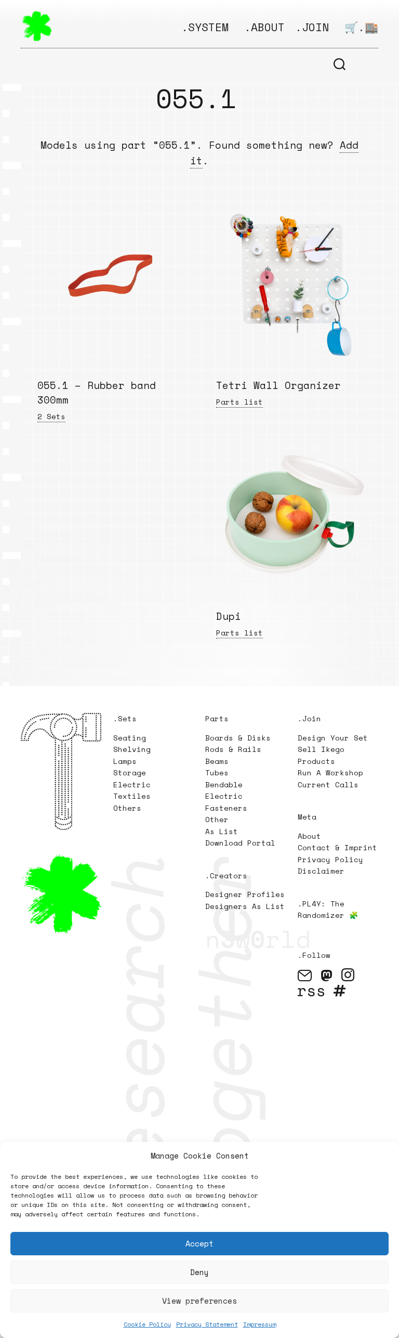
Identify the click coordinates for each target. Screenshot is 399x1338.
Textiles (132, 795)
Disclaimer (321, 870)
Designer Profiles (245, 894)
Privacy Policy (330, 859)
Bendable (224, 784)
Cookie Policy (147, 1324)
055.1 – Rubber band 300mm (96, 392)
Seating (129, 737)
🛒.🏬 (361, 27)
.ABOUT (264, 27)
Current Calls (328, 784)
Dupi (228, 615)
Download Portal (240, 842)
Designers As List (245, 906)
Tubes (217, 772)
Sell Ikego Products (321, 755)
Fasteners (226, 807)
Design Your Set (333, 737)
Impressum (259, 1324)
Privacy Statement (207, 1324)
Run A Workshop (330, 772)
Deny (199, 1272)
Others (127, 807)
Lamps (125, 761)
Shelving (132, 749)
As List (221, 831)
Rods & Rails (233, 749)
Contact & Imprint (337, 847)
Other (217, 819)
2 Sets (51, 416)
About (309, 835)
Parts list (239, 401)
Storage (129, 772)
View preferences (199, 1300)
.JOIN (312, 27)
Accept (199, 1243)
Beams (217, 761)
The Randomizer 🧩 (328, 909)
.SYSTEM (205, 27)
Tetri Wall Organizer (278, 385)
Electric (134, 784)
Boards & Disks (238, 737)
